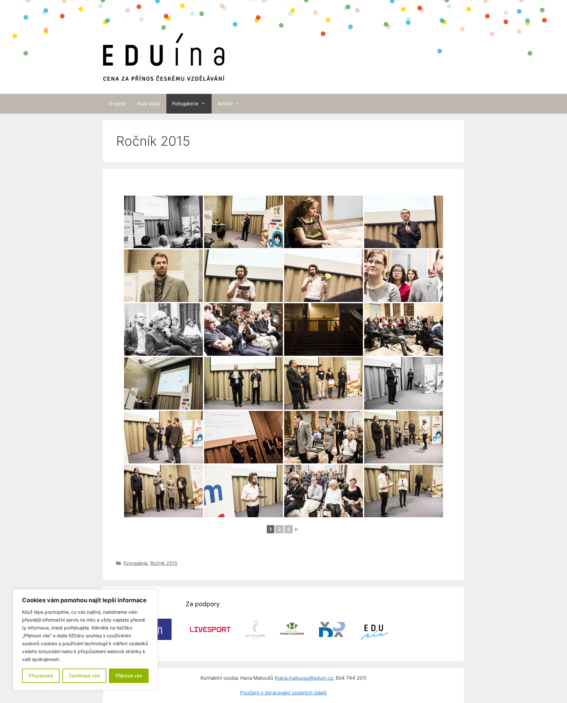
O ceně (117, 103)
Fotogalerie (185, 103)
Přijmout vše (129, 675)
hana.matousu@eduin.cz (304, 678)
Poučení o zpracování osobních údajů (283, 693)
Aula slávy (148, 103)
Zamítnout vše (84, 675)
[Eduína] (163, 46)
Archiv (225, 103)
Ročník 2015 (164, 563)
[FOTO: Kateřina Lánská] (163, 222)
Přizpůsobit (41, 675)
